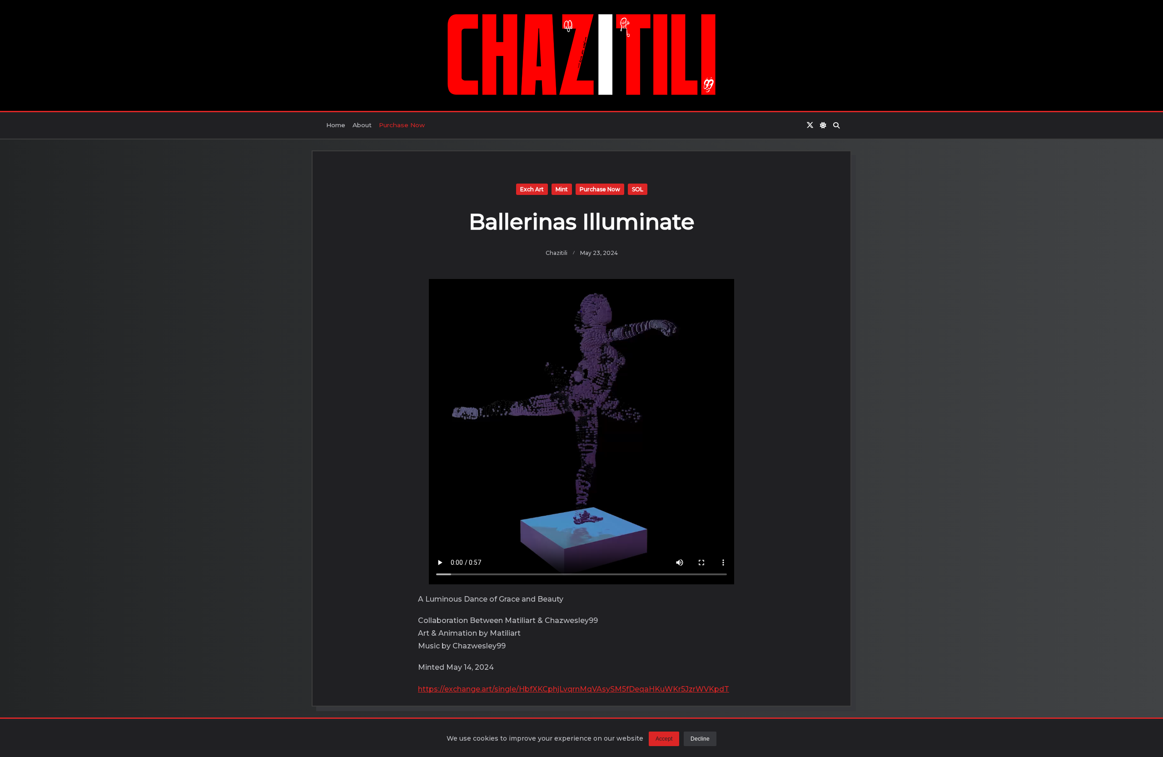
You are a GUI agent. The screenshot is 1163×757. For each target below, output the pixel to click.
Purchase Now (402, 125)
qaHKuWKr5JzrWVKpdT (684, 689)
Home (335, 125)
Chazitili (556, 252)
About (362, 125)
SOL (637, 189)
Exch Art (532, 189)
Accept (664, 739)
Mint (562, 189)
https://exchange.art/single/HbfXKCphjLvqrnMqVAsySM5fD (526, 689)
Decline (700, 739)
